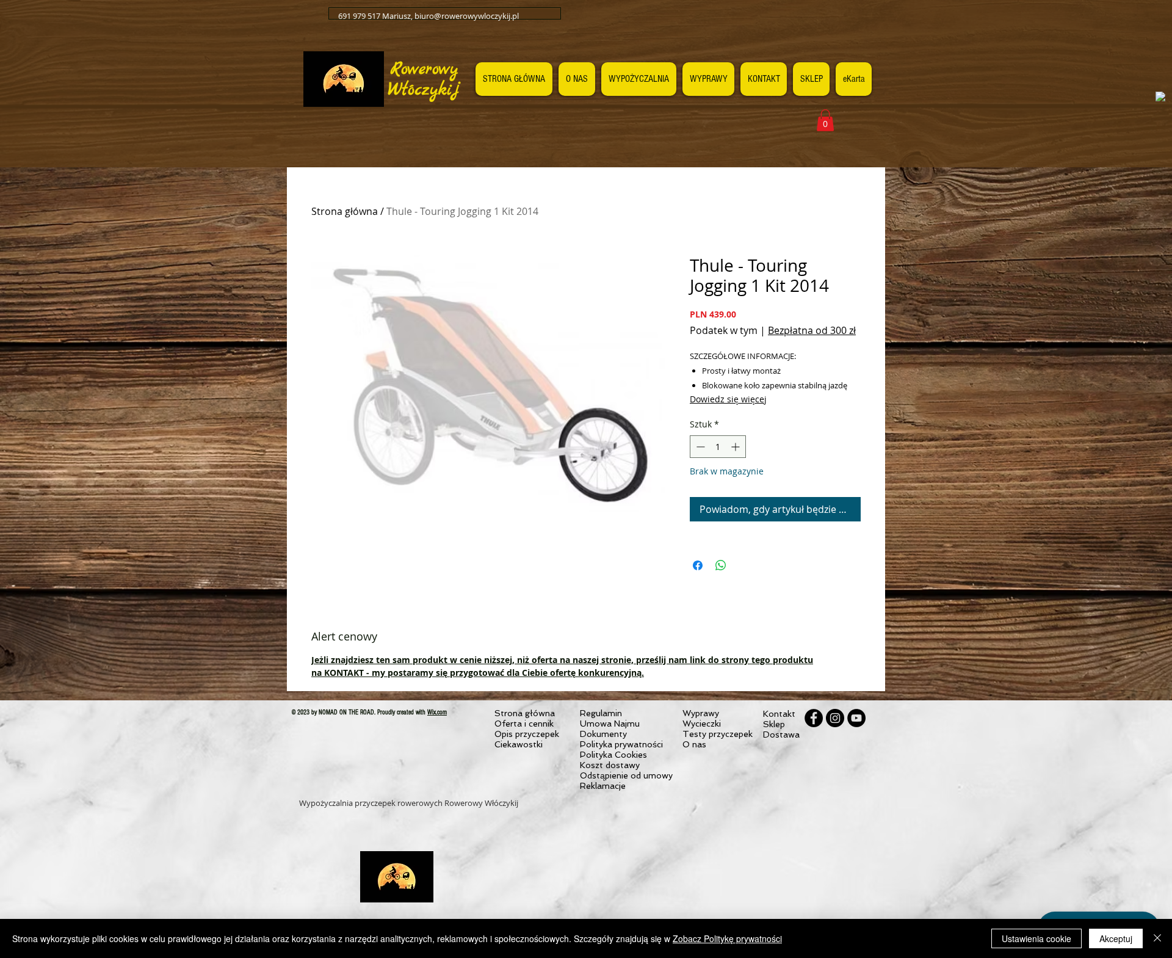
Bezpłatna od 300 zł (812, 330)
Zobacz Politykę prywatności (727, 938)
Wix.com (437, 712)
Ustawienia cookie (1036, 938)
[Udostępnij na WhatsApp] (721, 565)
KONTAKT (344, 672)
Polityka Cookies (613, 755)
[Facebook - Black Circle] (814, 718)
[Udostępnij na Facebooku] (697, 565)
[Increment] (736, 446)
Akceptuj (1115, 938)
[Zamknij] (1157, 938)
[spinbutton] (718, 446)
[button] (825, 120)
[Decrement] (699, 446)
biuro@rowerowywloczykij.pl (466, 15)
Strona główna (344, 211)
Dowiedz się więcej (728, 399)
